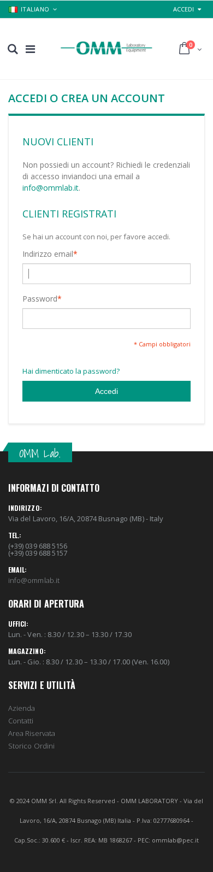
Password (39, 299)
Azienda (21, 708)
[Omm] (106, 48)
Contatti (21, 721)
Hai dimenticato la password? (71, 371)
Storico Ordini (31, 746)
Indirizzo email (47, 254)
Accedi (183, 9)
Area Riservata (31, 733)
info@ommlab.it (50, 187)
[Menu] (30, 49)
